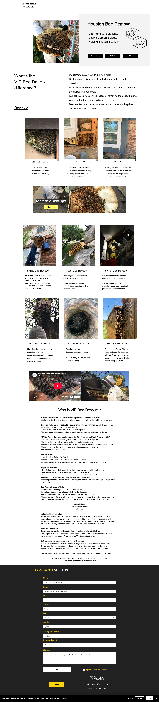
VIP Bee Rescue (84, 410)
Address (46, 604)
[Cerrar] (156, 698)
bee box (75, 427)
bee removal (116, 283)
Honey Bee (53, 529)
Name (45, 578)
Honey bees (45, 516)
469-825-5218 (96, 677)
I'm (44, 613)
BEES (101, 679)
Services (44, 472)
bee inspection (71, 283)
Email (45, 587)
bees (72, 425)
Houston (99, 418)
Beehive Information (54, 514)
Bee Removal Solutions (103, 33)
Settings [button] (130, 698)
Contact (65, 698)
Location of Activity (50, 640)
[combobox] (79, 609)
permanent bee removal (84, 418)
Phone (45, 596)
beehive (121, 278)
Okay (149, 698)
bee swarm (29, 280)
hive (82, 425)
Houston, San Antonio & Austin (53, 462)
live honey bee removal (63, 420)
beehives (34, 283)
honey (92, 536)
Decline (139, 698)
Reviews (21, 108)
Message (46, 650)
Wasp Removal (47, 449)
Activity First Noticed (51, 631)
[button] (57, 669)
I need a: (46, 622)
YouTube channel (54, 499)
